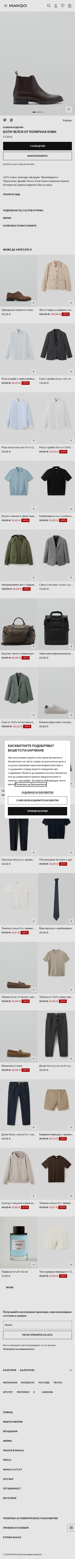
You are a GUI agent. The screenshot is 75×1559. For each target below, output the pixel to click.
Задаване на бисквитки (37, 792)
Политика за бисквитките (30, 784)
